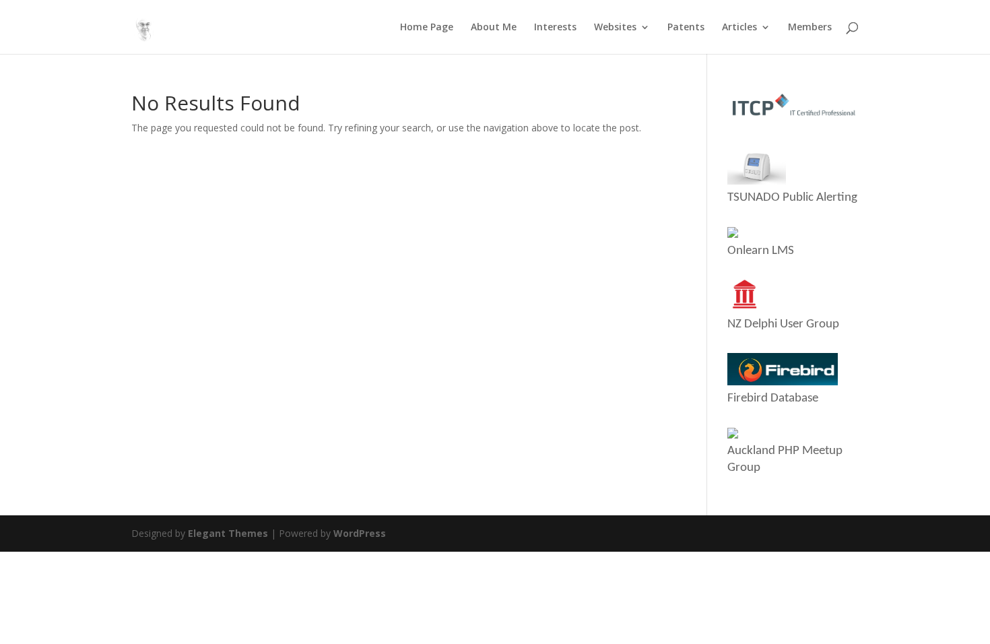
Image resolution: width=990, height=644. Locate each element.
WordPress (359, 533)
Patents (685, 27)
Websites (615, 27)
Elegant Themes (228, 533)
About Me (494, 27)
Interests (555, 27)
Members (810, 27)
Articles (739, 27)
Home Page (426, 27)
